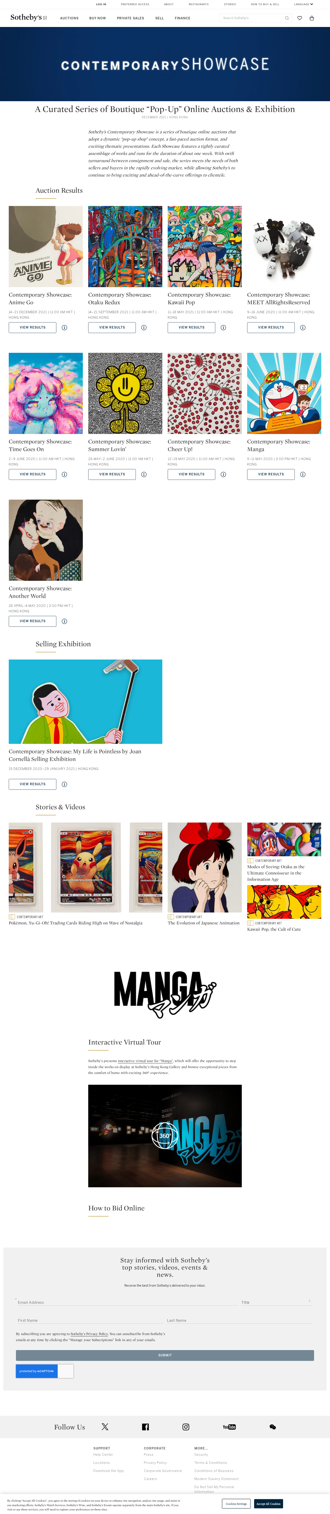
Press (149, 1455)
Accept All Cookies (268, 1503)
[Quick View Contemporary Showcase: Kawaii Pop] (223, 327)
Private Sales (130, 18)
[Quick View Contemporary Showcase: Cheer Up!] (223, 474)
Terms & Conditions (210, 1463)
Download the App (108, 1471)
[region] (165, 1504)
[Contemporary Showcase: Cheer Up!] (205, 395)
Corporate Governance (163, 1471)
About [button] (169, 4)
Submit (165, 1355)
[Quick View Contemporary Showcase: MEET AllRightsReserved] (303, 327)
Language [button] (301, 4)
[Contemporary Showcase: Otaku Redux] (125, 248)
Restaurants (199, 4)
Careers (150, 1479)
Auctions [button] (69, 18)
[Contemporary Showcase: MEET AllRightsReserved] (284, 248)
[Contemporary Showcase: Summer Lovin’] (125, 395)
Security (201, 1455)
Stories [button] (230, 4)
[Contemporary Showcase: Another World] (46, 542)
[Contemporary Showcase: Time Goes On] (46, 395)
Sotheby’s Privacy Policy (89, 1333)
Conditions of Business (214, 1471)
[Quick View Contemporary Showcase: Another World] (64, 621)
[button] (168, 192)
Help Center (103, 1455)
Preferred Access (135, 4)
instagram (186, 1427)
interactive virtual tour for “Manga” (145, 1060)
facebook (145, 1427)
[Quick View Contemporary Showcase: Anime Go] (64, 327)
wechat (273, 1427)
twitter (105, 1426)
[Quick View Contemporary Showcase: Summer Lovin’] (144, 474)
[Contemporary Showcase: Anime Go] (46, 248)
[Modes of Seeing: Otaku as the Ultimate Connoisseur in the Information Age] (284, 840)
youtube (229, 1427)
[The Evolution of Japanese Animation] (205, 868)
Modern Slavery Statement (216, 1479)
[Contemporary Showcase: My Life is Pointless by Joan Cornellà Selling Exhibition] (85, 703)
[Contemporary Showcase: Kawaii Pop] (205, 248)
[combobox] (255, 18)
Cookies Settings (236, 1503)
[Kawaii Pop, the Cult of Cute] (284, 903)
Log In (101, 4)
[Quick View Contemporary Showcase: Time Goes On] (64, 474)
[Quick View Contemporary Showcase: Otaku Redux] (144, 327)
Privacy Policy (155, 1463)
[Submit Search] (287, 18)
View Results (33, 327)
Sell (159, 18)
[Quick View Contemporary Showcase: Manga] (303, 474)
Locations (101, 1463)
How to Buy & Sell (265, 4)
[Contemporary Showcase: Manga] (284, 395)
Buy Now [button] (97, 18)
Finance (183, 18)
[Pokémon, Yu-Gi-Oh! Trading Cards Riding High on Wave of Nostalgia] (85, 868)
